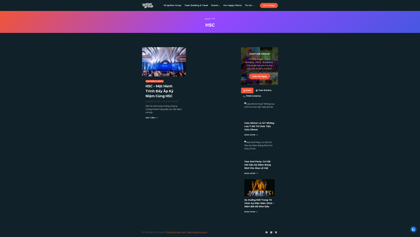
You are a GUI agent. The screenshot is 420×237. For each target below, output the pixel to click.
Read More (251, 135)
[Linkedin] (276, 232)
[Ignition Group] (147, 5)
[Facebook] (267, 232)
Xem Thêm (152, 118)
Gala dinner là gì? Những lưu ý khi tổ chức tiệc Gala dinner (259, 126)
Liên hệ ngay (269, 5)
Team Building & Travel (196, 5)
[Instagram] (271, 232)
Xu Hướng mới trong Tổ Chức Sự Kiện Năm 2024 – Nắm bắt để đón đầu (259, 203)
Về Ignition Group (172, 5)
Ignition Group (154, 101)
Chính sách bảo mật (176, 232)
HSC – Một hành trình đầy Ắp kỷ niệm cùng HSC (159, 91)
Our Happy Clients (232, 5)
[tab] (247, 90)
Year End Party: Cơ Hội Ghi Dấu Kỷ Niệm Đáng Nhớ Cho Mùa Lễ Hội (257, 164)
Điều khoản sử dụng (197, 232)
